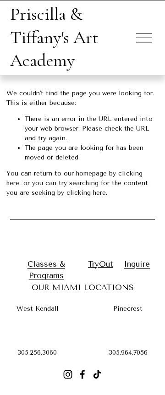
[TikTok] (97, 374)
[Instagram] (67, 374)
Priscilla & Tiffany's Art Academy (54, 37)
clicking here (86, 193)
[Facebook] (82, 374)
